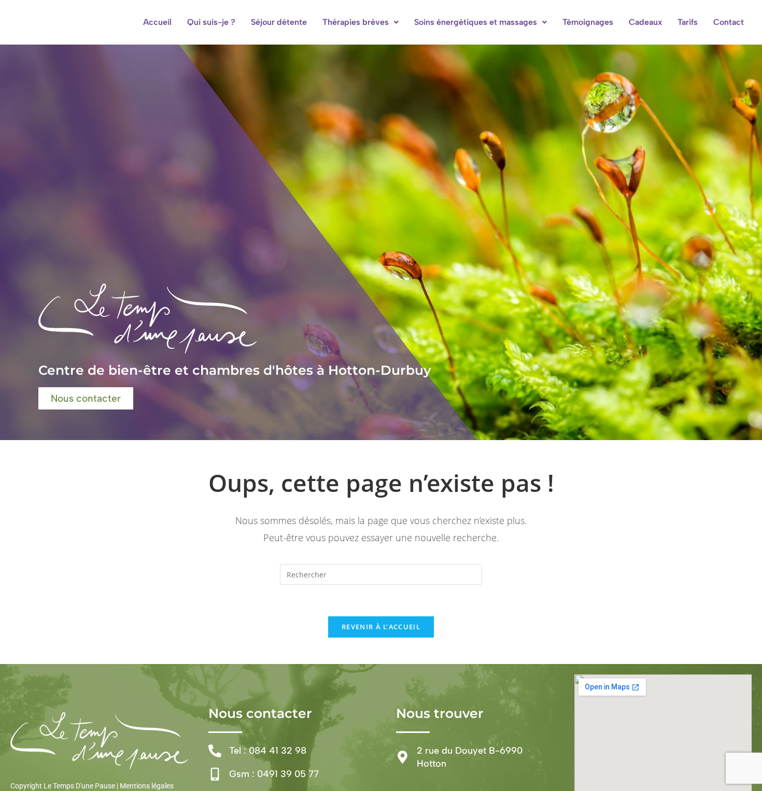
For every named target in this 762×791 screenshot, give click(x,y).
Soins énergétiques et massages (475, 22)
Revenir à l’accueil (381, 626)
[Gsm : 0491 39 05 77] (214, 774)
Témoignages (587, 22)
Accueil (157, 22)
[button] (360, 22)
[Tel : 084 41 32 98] (214, 750)
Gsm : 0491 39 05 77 (274, 774)
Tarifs (688, 22)
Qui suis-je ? (211, 22)
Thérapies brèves (355, 22)
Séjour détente (279, 22)
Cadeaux (645, 22)
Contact (728, 22)
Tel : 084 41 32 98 (267, 750)
